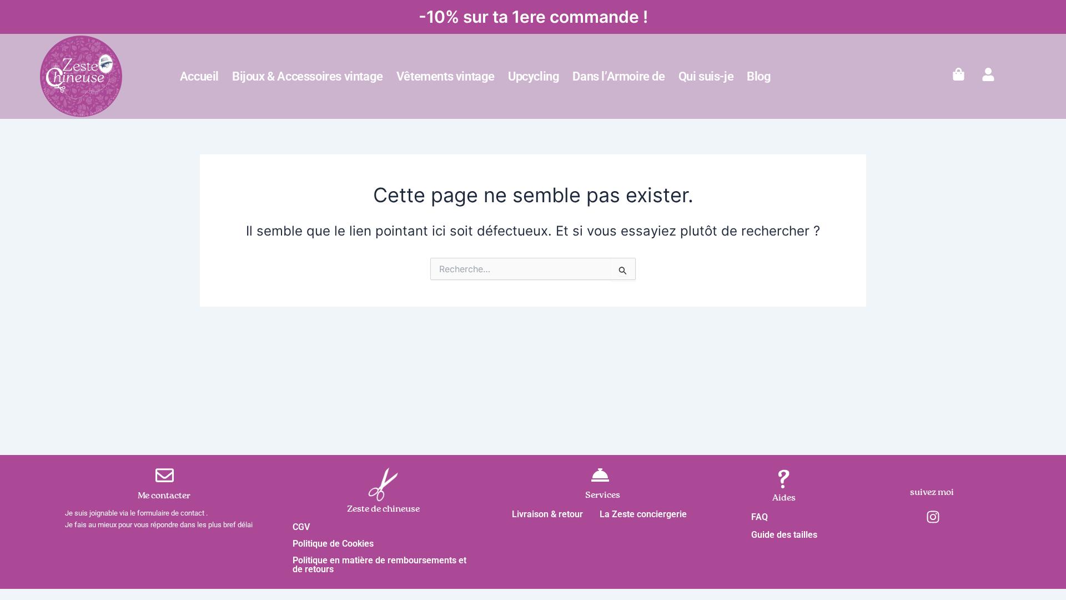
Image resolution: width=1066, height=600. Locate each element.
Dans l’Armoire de (618, 76)
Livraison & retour (547, 514)
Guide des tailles (784, 534)
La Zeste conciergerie (643, 514)
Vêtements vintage (445, 76)
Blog (759, 76)
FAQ (759, 517)
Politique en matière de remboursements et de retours (379, 564)
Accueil (199, 76)
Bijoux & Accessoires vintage (307, 76)
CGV (301, 527)
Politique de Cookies (333, 543)
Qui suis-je (706, 76)
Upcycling (533, 76)
